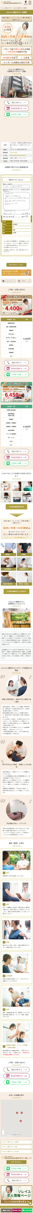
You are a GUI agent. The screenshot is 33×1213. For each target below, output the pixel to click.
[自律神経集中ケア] (24, 565)
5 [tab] (21, 631)
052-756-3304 (13, 152)
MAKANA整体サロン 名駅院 (10, 1144)
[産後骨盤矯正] (8, 565)
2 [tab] (17, 261)
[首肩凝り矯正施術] (8, 579)
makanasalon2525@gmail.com (18, 155)
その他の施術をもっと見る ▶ (16, 593)
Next (29, 216)
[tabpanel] (16, 216)
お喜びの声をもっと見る (16, 266)
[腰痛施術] (8, 550)
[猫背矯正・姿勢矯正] (24, 579)
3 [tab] (16, 631)
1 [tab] (15, 261)
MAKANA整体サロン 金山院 (10, 1153)
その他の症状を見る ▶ (16, 509)
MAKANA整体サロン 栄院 (9, 1149)
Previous (1, 216)
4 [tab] (19, 631)
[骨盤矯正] (24, 550)
